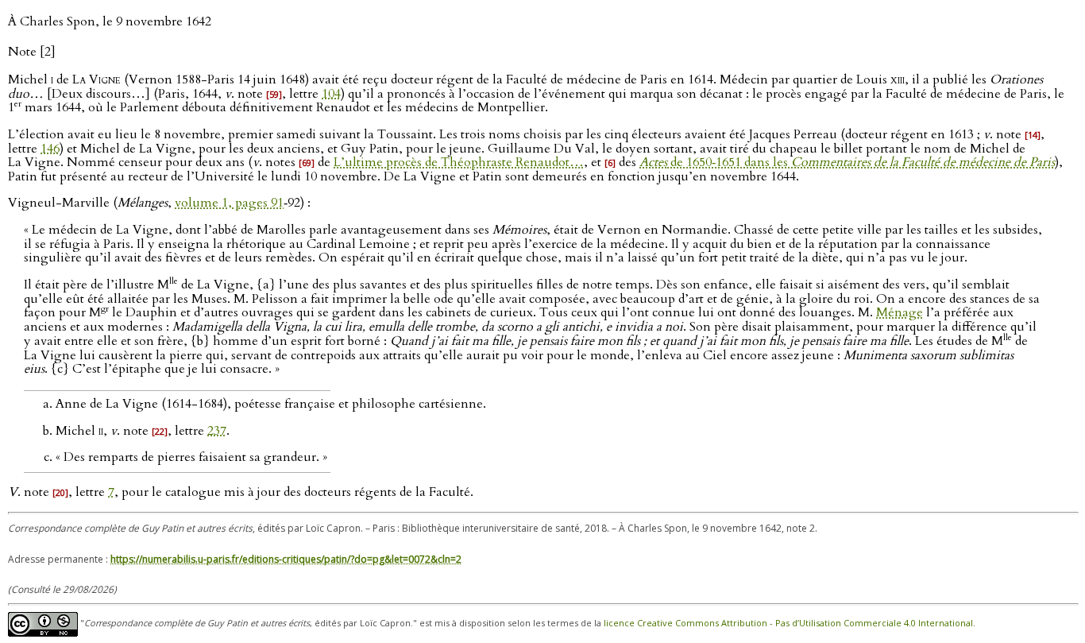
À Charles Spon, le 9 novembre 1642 (109, 21)
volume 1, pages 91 (229, 202)
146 (50, 148)
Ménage (899, 313)
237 (216, 431)
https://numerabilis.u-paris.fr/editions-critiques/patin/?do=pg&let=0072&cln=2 (285, 559)
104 (331, 94)
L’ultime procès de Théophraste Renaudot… (459, 162)
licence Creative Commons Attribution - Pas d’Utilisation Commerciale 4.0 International (788, 623)
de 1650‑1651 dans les (847, 162)
